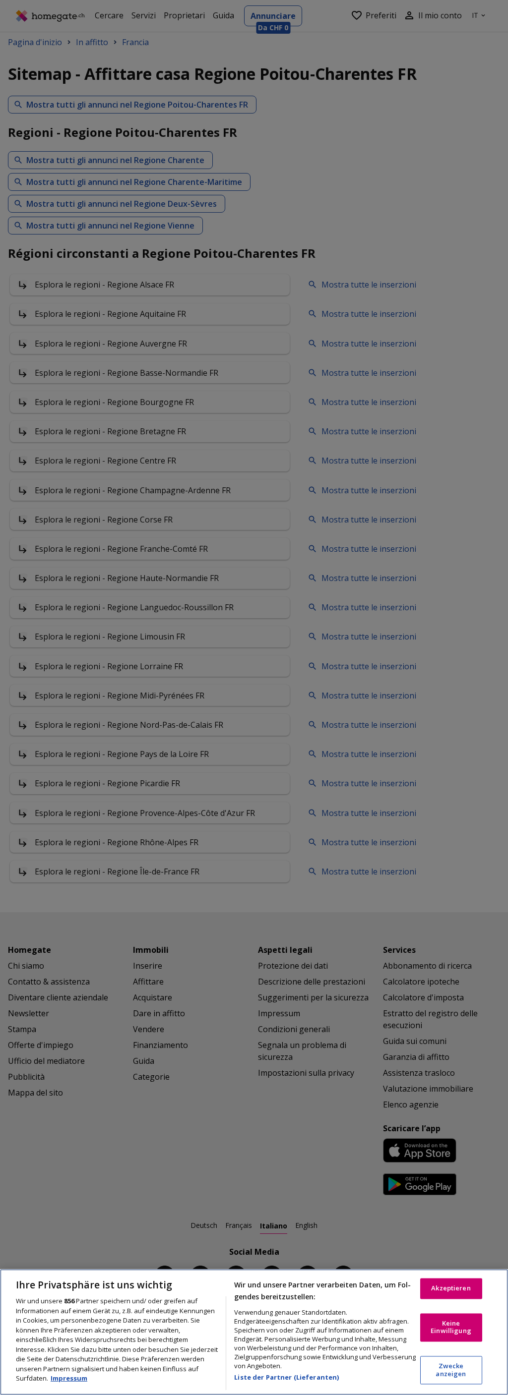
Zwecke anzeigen (451, 1370)
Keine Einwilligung (451, 1327)
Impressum (69, 1378)
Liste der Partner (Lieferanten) (286, 1377)
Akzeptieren (450, 1288)
